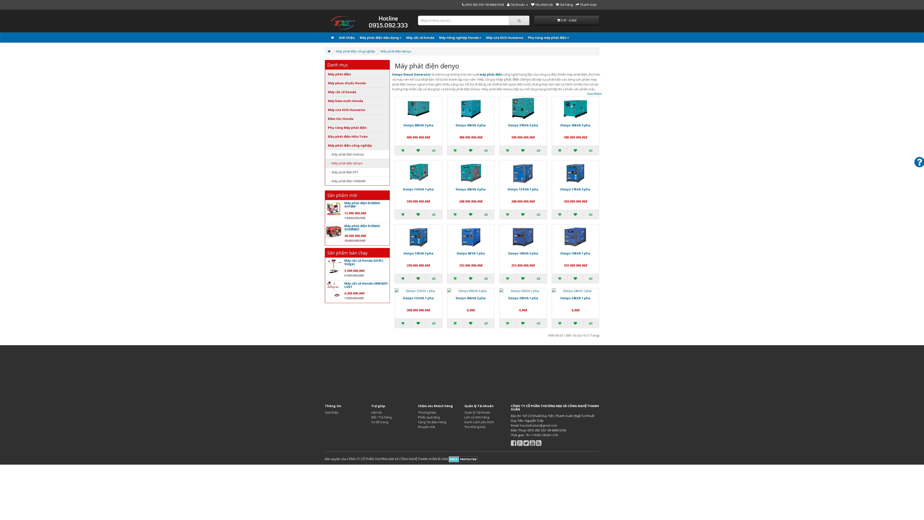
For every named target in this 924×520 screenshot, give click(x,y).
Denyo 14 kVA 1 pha (418, 189)
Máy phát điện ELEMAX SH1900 (362, 204)
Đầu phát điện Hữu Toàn (348, 136)
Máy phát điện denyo (396, 51)
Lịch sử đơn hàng (476, 417)
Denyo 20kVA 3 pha (471, 189)
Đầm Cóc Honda (340, 119)
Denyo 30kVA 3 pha (575, 125)
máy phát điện (491, 74)
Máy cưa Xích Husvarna (504, 37)
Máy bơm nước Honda (345, 101)
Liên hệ (376, 412)
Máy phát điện (339, 74)
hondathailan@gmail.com (538, 425)
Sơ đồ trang (379, 422)
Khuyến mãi (426, 427)
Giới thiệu (347, 37)
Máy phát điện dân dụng (379, 37)
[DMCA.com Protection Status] (463, 459)
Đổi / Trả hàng (381, 417)
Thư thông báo (475, 427)
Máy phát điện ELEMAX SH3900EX (362, 227)
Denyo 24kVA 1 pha (575, 298)
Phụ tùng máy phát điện (547, 37)
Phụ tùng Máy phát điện (347, 127)
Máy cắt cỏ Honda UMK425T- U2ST (366, 285)
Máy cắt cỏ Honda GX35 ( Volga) (363, 262)
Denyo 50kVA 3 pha (471, 125)
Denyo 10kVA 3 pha (523, 253)
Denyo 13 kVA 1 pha (523, 189)
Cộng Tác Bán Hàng (432, 422)
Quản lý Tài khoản (477, 412)
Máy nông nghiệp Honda (459, 37)
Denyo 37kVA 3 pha (523, 125)
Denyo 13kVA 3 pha (418, 253)
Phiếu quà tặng (429, 417)
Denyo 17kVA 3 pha (575, 189)
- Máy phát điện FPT (343, 172)
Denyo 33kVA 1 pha (523, 298)
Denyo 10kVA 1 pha (575, 253)
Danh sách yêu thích (479, 422)
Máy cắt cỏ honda (420, 37)
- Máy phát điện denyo (345, 163)
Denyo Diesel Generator (411, 74)
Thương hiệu (427, 412)
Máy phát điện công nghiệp (355, 51)
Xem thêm (594, 93)
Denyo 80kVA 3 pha (418, 125)
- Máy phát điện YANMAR (347, 181)
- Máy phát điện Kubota (346, 154)
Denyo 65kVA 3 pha (471, 298)
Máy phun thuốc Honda (347, 83)
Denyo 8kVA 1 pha (471, 253)
